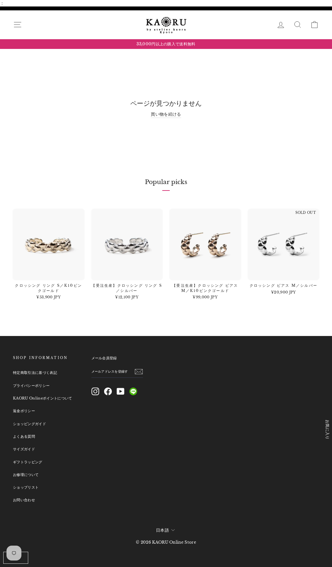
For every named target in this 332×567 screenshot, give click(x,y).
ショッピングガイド (29, 424)
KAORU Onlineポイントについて (42, 398)
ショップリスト (26, 487)
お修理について (26, 474)
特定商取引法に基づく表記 (35, 372)
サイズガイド (24, 449)
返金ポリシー (24, 411)
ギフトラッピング (27, 462)
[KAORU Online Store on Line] (133, 391)
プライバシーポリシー (31, 385)
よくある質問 (24, 436)
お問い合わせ (24, 500)
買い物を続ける (166, 114)
